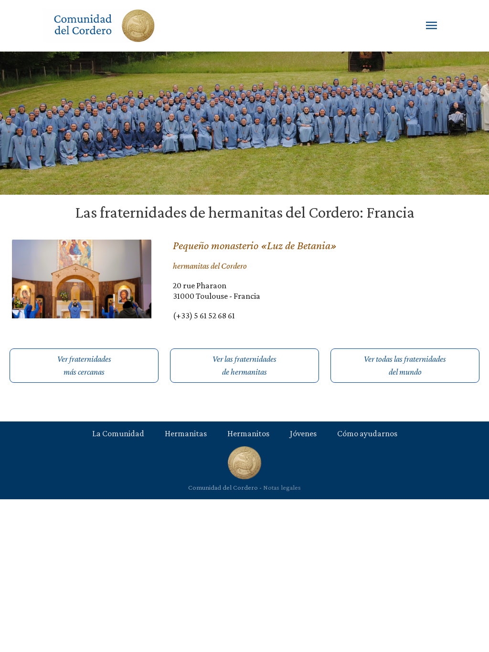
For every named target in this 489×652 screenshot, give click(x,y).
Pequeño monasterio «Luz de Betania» (255, 245)
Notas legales (282, 487)
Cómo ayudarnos (367, 433)
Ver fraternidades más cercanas (84, 365)
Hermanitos (248, 433)
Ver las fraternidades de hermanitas (244, 365)
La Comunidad (118, 433)
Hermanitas (186, 433)
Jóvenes (303, 433)
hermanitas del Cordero (210, 266)
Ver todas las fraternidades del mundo (405, 365)
